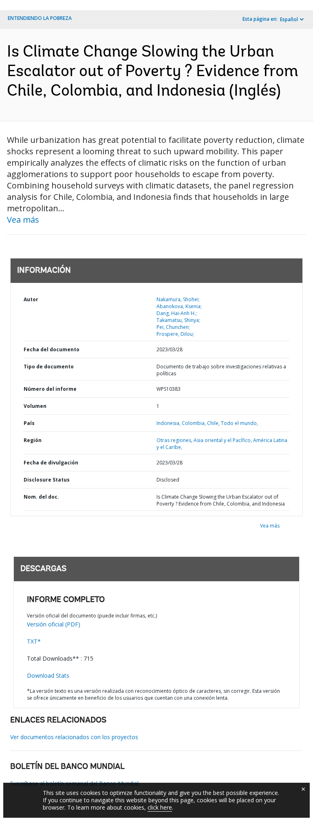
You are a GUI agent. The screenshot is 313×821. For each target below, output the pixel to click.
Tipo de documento (49, 366)
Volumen (35, 406)
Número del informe (50, 388)
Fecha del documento (51, 349)
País (29, 423)
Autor (31, 299)
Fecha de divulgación (51, 462)
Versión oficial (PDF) (53, 624)
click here (160, 807)
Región (33, 440)
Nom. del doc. (41, 496)
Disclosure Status (47, 479)
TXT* (34, 641)
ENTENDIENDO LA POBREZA (40, 18)
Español (289, 19)
